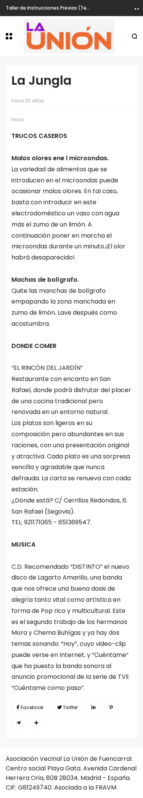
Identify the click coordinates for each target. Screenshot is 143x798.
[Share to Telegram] (18, 723)
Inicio (17, 119)
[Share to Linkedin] (94, 707)
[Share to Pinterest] (111, 707)
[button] (9, 36)
